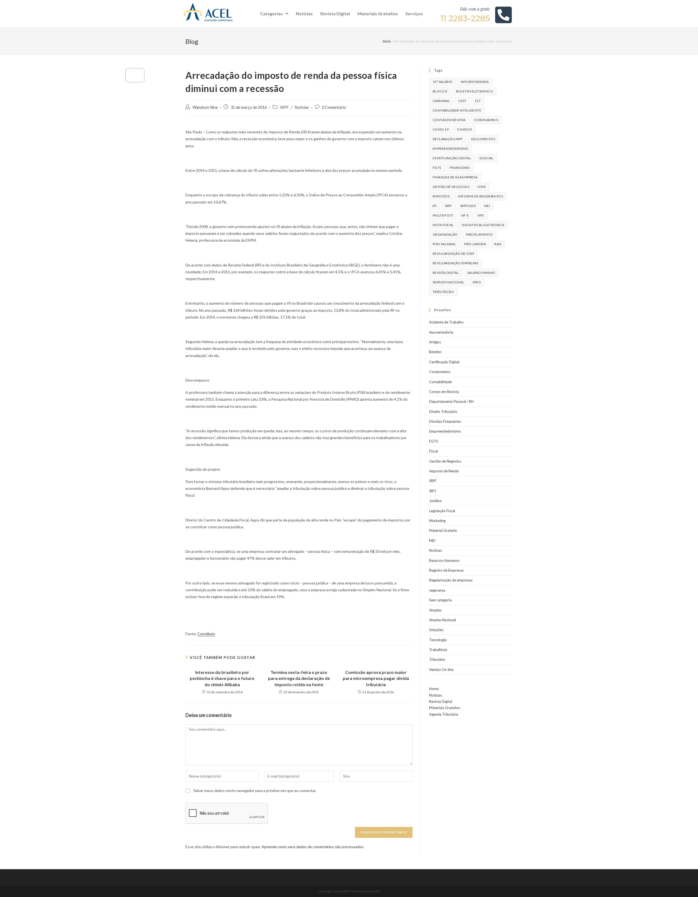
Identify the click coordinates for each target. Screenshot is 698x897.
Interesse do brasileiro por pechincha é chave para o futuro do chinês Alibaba (222, 678)
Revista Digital (335, 13)
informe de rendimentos (480, 196)
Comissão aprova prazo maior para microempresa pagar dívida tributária (376, 678)
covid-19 (441, 129)
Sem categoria (440, 600)
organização (445, 234)
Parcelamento (479, 234)
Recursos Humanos (444, 560)
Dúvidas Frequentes (445, 421)
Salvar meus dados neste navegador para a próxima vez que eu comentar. (254, 790)
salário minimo (481, 273)
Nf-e (465, 215)
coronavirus (486, 120)
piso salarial (444, 244)
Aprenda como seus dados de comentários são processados (312, 846)
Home (434, 688)
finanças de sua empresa (455, 177)
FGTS (437, 168)
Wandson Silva (205, 107)
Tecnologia (438, 640)
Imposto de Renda (444, 471)
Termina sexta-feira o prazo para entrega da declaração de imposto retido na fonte (299, 678)
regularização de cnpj (453, 253)
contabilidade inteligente (457, 110)
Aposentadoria (441, 332)
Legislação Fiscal (442, 511)
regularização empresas (455, 263)
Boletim (435, 352)
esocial (487, 158)
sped (477, 282)
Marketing (437, 520)
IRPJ (432, 491)
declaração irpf (448, 139)
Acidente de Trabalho (446, 322)
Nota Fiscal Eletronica (483, 225)
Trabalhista (438, 649)
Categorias (271, 13)
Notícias (304, 13)
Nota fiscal (443, 225)
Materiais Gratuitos (377, 13)
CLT (478, 101)
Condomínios (439, 372)
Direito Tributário (443, 411)
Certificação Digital (444, 362)
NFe (481, 215)
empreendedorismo (450, 148)
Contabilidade (440, 382)
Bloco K (440, 91)
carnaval (441, 101)
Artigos (435, 342)
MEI (487, 206)
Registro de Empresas (446, 570)
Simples (435, 610)
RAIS (497, 244)
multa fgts (443, 215)
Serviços (414, 13)
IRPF (284, 107)
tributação (443, 292)
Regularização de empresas (451, 580)
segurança (437, 590)
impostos (441, 196)
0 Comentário (334, 107)
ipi (435, 206)
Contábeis (206, 633)
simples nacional (448, 282)
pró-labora (475, 244)
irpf (448, 206)
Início (387, 41)
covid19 (464, 129)
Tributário (437, 659)
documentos (483, 139)
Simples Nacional (442, 620)
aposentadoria (475, 82)
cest (462, 101)
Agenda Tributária (443, 714)
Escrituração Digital (452, 158)
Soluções (436, 630)
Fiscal (433, 451)
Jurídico (435, 501)
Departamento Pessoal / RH (451, 401)
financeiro (460, 168)
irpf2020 (468, 206)
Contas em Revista (449, 120)
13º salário (442, 82)
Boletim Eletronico (474, 91)
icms (482, 187)
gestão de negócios (451, 187)
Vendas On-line (441, 669)
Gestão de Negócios (445, 461)
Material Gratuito (443, 530)
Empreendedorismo (445, 431)
